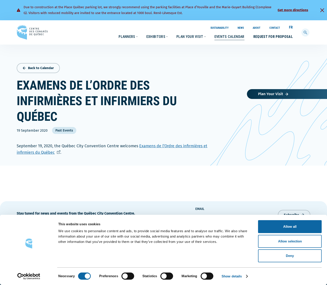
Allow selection (290, 241)
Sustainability (219, 27)
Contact (274, 27)
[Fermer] (322, 10)
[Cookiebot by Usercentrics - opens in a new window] (28, 276)
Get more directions (293, 10)
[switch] (127, 276)
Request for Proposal (273, 37)
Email (199, 209)
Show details (232, 276)
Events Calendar (229, 37)
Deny (290, 256)
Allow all (290, 226)
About (256, 27)
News (241, 27)
